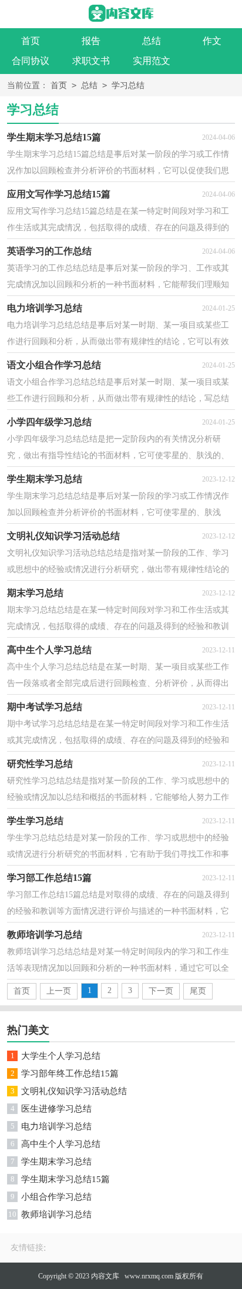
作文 (212, 41)
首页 (30, 41)
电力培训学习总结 (56, 1126)
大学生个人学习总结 (60, 1056)
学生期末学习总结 (56, 1161)
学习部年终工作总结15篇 (70, 1073)
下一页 (161, 991)
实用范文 (151, 61)
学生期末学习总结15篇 (65, 1179)
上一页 (58, 991)
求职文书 (91, 61)
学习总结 (128, 85)
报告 (91, 41)
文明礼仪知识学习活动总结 (74, 1091)
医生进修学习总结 (56, 1108)
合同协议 (30, 61)
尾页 (198, 991)
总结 (151, 41)
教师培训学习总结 (56, 1214)
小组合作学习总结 (56, 1197)
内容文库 (105, 1276)
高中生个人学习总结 (60, 1144)
